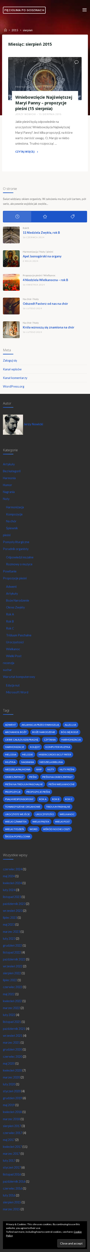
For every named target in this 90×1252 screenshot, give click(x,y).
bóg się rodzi (69, 732)
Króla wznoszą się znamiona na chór (48, 327)
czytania (50, 739)
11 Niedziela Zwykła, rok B (41, 232)
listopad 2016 (12, 1174)
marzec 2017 (11, 1153)
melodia (10, 754)
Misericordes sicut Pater (55, 754)
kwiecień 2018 (12, 1112)
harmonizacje (14, 747)
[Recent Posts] (17, 216)
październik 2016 (14, 1181)
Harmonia (9, 478)
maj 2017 (9, 1140)
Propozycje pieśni (28, 87)
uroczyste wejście (17, 814)
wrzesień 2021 (12, 1035)
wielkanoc (67, 814)
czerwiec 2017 (12, 1133)
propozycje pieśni (38, 791)
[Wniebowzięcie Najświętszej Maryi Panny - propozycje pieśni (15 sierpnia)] (45, 78)
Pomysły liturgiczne (16, 542)
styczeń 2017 (12, 1167)
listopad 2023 (12, 897)
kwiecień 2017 (12, 1146)
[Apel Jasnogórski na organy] (11, 258)
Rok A (10, 614)
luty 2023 (9, 938)
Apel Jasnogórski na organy (42, 256)
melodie (27, 754)
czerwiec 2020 (12, 1056)
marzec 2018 (11, 1119)
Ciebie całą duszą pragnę (21, 739)
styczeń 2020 (12, 1091)
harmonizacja (71, 739)
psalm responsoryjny (19, 799)
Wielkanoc (49, 275)
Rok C (10, 628)
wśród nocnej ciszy (56, 829)
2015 (15, 30)
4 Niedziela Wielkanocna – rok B (45, 280)
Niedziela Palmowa (17, 769)
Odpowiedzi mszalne (19, 557)
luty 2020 (9, 1084)
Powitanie (10, 571)
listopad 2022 (12, 952)
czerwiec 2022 (12, 987)
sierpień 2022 (12, 973)
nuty (50, 769)
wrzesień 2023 (12, 910)
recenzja (8, 663)
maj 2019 (9, 1105)
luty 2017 (9, 1160)
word (33, 829)
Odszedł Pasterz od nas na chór (45, 303)
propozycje (13, 791)
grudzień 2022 (12, 945)
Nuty (42, 251)
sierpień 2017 (12, 1126)
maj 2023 (9, 924)
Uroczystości (54, 87)
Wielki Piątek (40, 821)
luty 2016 (9, 1195)
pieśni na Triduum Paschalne (24, 784)
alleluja (70, 724)
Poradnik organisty (15, 549)
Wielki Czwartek (16, 821)
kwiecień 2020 (12, 1070)
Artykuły (9, 464)
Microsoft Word (17, 692)
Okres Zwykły (15, 607)
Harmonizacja (30, 251)
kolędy (35, 747)
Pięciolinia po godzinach (24, 10)
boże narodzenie (43, 732)
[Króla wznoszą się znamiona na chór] (11, 329)
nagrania (27, 762)
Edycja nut (13, 685)
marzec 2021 (11, 1042)
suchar (7, 670)
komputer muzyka (57, 747)
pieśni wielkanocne (62, 784)
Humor (7, 485)
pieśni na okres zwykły (57, 776)
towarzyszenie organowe (22, 806)
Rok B (26, 228)
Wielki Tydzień (14, 829)
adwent (10, 724)
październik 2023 (14, 904)
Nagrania (9, 492)
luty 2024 (9, 890)
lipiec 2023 (10, 917)
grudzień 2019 (12, 1098)
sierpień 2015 (12, 1202)
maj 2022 (9, 994)
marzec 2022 (11, 1008)
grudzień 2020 (12, 1049)
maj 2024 (9, 876)
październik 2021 (14, 1028)
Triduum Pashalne (58, 806)
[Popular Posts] (45, 216)
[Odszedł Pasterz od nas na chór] (11, 306)
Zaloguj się (10, 360)
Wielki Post (14, 656)
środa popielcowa (17, 836)
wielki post (62, 821)
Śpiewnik (12, 528)
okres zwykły (14, 776)
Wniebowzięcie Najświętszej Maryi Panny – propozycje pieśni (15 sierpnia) (43, 102)
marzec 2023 (11, 931)
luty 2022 (9, 1015)
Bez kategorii (12, 471)
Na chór (27, 299)
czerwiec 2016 (12, 1188)
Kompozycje (14, 514)
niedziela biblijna (51, 762)
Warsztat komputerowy (19, 677)
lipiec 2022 (10, 980)
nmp (39, 769)
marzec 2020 (11, 1077)
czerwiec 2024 (12, 869)
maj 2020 (9, 1063)
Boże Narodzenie (17, 600)
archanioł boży (16, 732)
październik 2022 (14, 959)
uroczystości (45, 814)
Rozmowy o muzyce (19, 564)
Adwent (11, 586)
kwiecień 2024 (12, 883)
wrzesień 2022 (12, 966)
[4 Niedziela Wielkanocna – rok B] (11, 282)
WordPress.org (13, 386)
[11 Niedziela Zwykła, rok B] (11, 235)
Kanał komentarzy (15, 378)
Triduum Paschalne (18, 635)
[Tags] (72, 216)
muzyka (10, 762)
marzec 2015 (11, 1209)
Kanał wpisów (12, 369)
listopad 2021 (12, 1022)
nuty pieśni (67, 769)
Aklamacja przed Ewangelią (40, 724)
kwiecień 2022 (12, 1001)
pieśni (50, 251)
